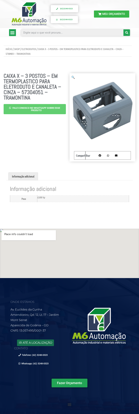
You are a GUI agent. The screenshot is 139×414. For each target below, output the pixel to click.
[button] (12, 32)
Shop (17, 49)
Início (9, 49)
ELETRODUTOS (29, 49)
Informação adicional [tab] (23, 176)
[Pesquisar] (126, 32)
